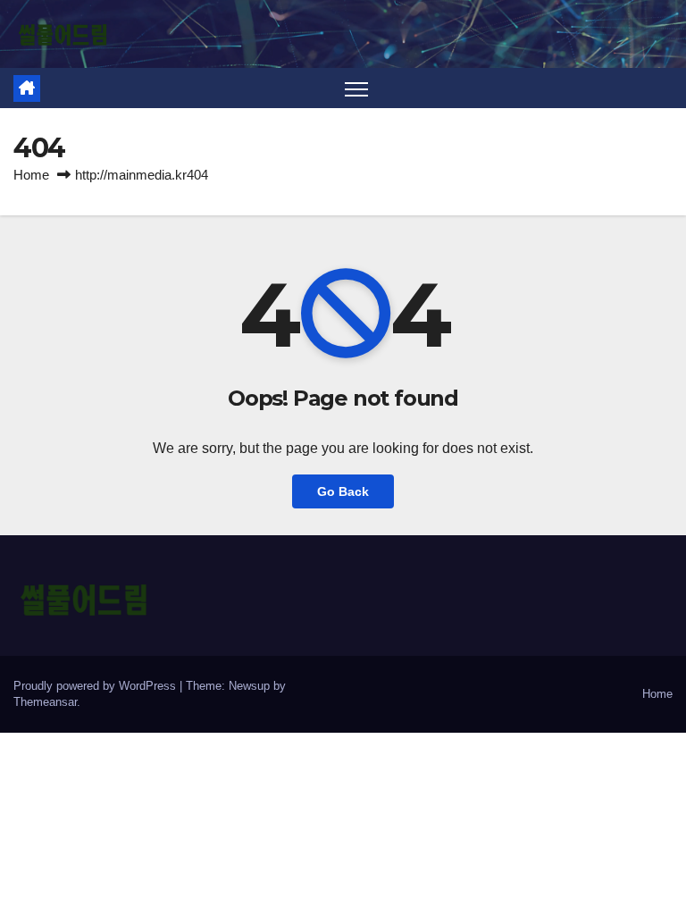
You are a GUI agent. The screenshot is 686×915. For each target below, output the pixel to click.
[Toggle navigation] (357, 88)
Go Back (343, 491)
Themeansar (45, 702)
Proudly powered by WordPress (96, 686)
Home (31, 174)
